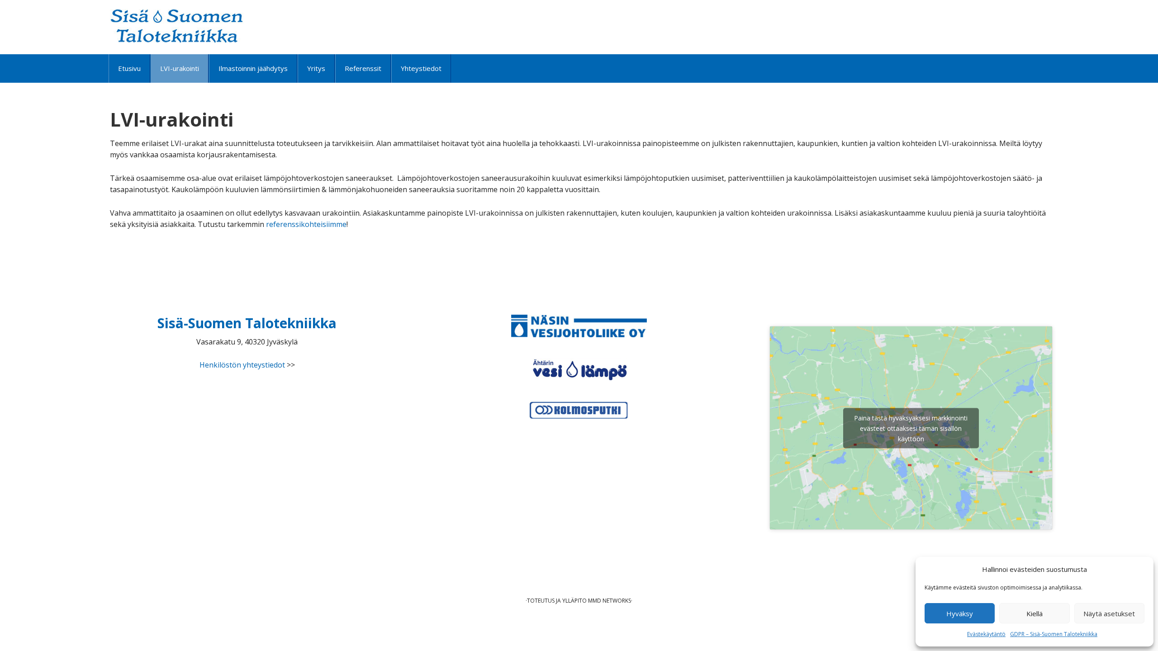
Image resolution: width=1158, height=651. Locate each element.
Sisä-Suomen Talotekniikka (176, 26)
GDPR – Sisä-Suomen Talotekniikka (1053, 634)
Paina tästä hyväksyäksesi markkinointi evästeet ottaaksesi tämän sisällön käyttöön (911, 428)
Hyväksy (959, 613)
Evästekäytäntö (986, 634)
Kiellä (1034, 613)
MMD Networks (609, 600)
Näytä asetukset (1109, 613)
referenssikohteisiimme (306, 224)
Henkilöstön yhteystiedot (242, 365)
